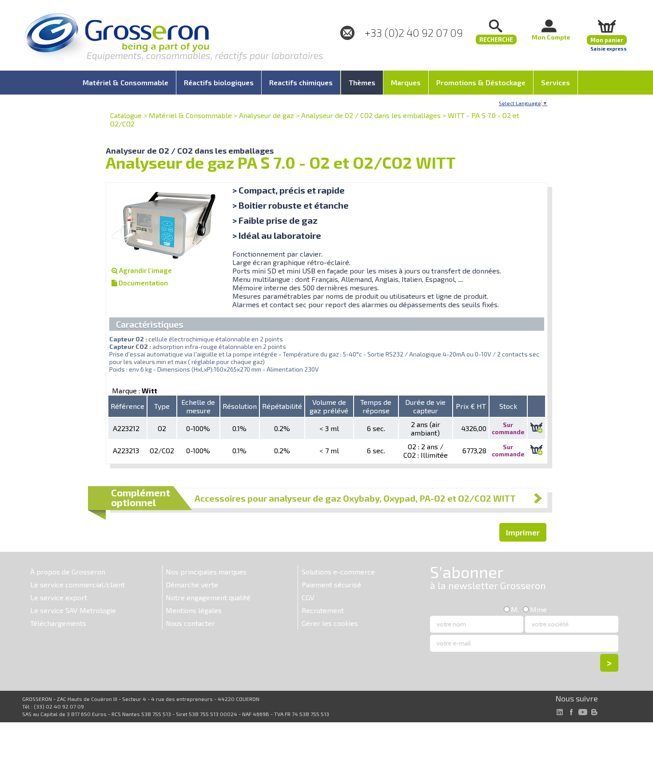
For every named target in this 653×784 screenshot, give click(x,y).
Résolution (240, 406)
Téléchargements (58, 623)
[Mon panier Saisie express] (606, 26)
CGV (308, 597)
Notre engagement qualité (208, 597)
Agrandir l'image (145, 270)
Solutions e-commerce (338, 571)
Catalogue (126, 115)
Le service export (58, 597)
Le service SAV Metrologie (73, 610)
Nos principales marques (206, 571)
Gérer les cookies (330, 623)
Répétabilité (282, 406)
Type (162, 406)
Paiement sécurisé (331, 584)
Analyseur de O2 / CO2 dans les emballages (371, 115)
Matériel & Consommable (190, 115)
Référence (127, 406)
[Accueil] (116, 37)
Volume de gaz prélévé (329, 406)
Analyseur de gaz (266, 115)
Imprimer (523, 532)
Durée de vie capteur (425, 406)
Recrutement (323, 610)
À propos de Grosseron (67, 571)
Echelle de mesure (198, 406)
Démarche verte (192, 584)
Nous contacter (190, 623)
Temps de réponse (375, 406)
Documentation (142, 283)
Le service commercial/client (77, 584)
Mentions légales (194, 610)
